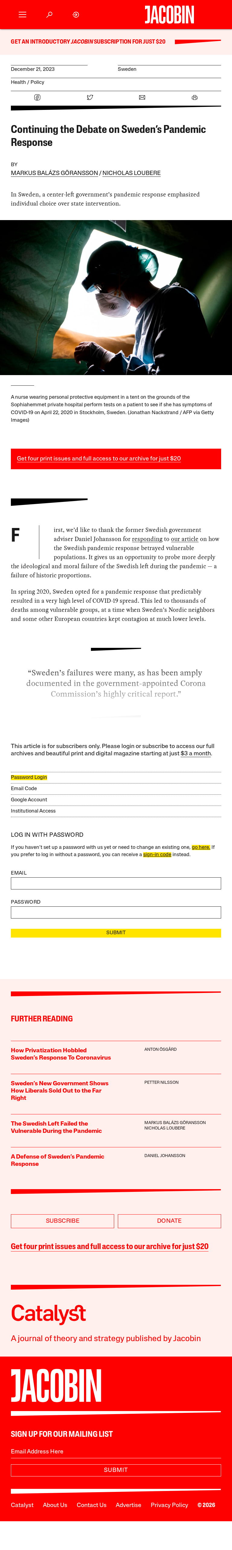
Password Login (29, 777)
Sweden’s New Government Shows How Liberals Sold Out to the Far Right (59, 1091)
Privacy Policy (169, 1505)
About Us (55, 1505)
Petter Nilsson (161, 1082)
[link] (76, 14)
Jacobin (82, 42)
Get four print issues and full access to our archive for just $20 (99, 459)
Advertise (128, 1505)
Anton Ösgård (160, 1049)
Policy (37, 82)
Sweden (127, 69)
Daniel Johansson (164, 1156)
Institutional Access (33, 811)
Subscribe (63, 1221)
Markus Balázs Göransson (54, 173)
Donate (169, 1221)
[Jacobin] (169, 14)
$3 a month (196, 754)
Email (19, 873)
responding (147, 539)
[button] (22, 14)
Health (18, 82)
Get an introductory (41, 42)
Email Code (24, 788)
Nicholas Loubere (131, 173)
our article (184, 539)
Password (25, 902)
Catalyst (22, 1505)
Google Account (29, 800)
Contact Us (92, 1505)
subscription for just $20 (129, 42)
